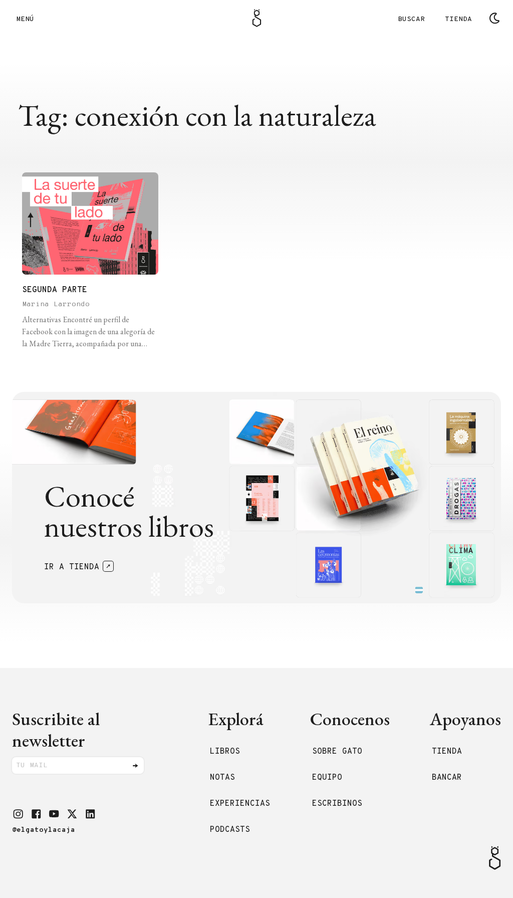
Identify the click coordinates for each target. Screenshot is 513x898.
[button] (18, 814)
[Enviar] (135, 766)
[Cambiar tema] (494, 18)
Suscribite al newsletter (56, 729)
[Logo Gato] (257, 18)
